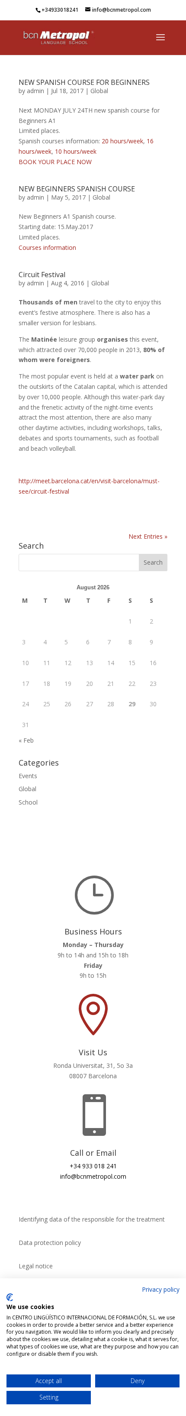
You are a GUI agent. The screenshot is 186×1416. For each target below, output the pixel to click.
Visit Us (93, 1052)
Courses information (47, 247)
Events (28, 776)
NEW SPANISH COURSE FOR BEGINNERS (84, 82)
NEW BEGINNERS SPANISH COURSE (77, 189)
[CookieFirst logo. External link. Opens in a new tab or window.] (9, 1297)
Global (99, 91)
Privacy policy (161, 1289)
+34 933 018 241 (93, 1166)
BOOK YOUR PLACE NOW (55, 162)
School (28, 802)
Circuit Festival (42, 274)
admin (35, 91)
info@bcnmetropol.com (93, 1176)
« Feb (26, 740)
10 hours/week (75, 151)
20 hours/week (122, 141)
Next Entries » (147, 536)
